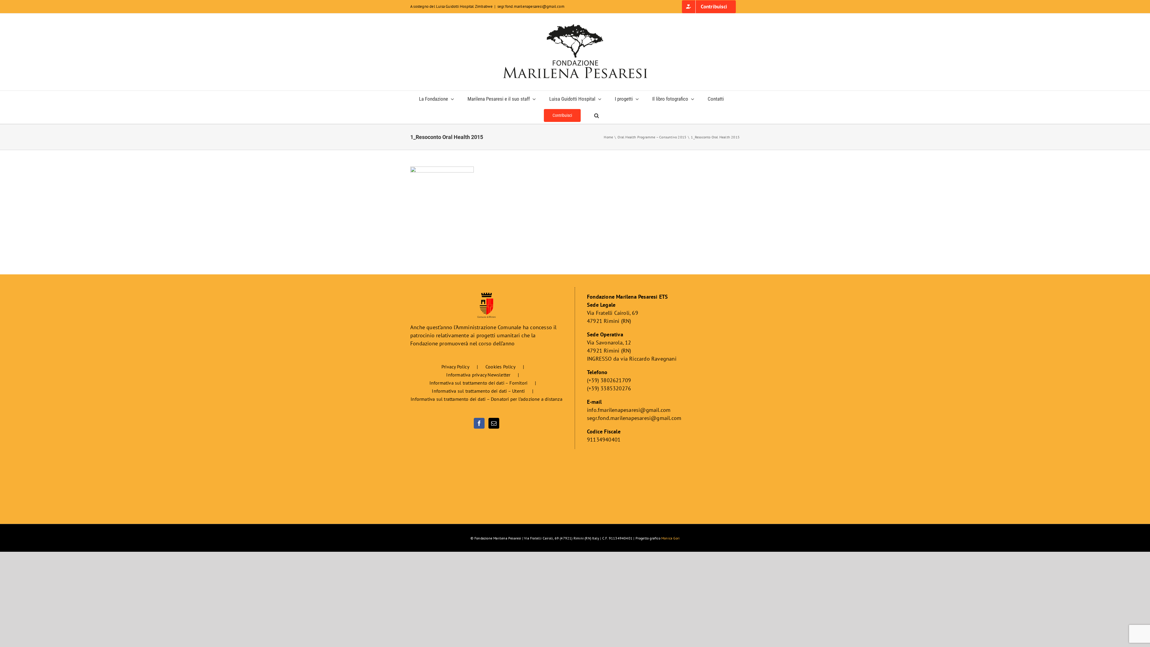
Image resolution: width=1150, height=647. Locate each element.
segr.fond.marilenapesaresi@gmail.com (531, 6)
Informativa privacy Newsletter (478, 375)
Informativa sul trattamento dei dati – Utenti (478, 391)
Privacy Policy (455, 367)
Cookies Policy (500, 367)
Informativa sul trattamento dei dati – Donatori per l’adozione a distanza (486, 399)
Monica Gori (670, 538)
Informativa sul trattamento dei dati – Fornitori (478, 383)
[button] (596, 115)
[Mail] (493, 423)
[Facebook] (479, 423)
